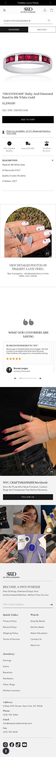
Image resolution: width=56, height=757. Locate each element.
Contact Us (36, 639)
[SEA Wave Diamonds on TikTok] (25, 746)
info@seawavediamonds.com (17, 723)
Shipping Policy (10, 633)
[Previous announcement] (5, 2)
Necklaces (8, 678)
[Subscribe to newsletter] (51, 604)
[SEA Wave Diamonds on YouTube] (18, 746)
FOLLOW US (28, 497)
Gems (6, 666)
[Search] (49, 20)
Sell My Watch (37, 627)
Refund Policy (10, 627)
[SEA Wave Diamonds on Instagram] (6, 746)
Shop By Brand (37, 621)
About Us (35, 645)
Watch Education (38, 633)
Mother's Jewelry (11, 690)
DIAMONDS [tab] (14, 29)
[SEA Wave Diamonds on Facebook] (12, 746)
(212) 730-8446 (10, 715)
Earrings (7, 660)
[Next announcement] (50, 2)
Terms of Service (11, 639)
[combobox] (28, 20)
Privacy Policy (10, 621)
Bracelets (7, 672)
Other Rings (9, 684)
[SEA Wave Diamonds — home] (28, 10)
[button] (4, 10)
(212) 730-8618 (10, 732)
